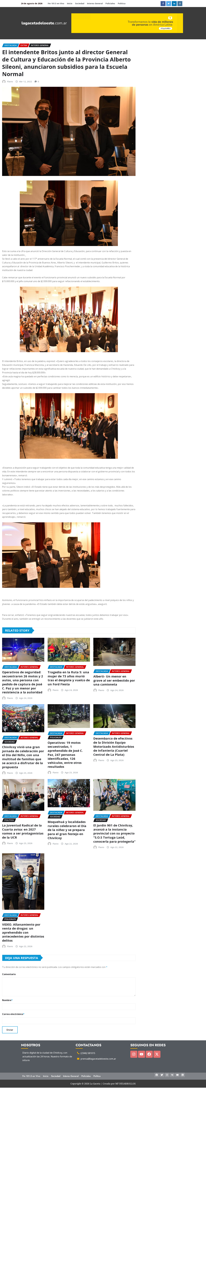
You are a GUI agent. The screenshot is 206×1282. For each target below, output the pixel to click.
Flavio (10, 81)
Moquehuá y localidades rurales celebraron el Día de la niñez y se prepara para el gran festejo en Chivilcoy (67, 830)
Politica (121, 3)
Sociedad (79, 3)
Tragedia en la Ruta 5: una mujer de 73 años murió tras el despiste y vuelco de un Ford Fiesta (69, 678)
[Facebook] (149, 1054)
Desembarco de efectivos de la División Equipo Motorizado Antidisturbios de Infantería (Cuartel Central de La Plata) (113, 746)
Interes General (95, 3)
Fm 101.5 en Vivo (56, 3)
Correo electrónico (13, 1014)
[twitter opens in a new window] (168, 3)
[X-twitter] (156, 1054)
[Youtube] (141, 1054)
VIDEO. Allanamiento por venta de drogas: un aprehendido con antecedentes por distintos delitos (23, 932)
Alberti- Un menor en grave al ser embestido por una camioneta (114, 680)
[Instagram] (133, 1054)
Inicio (69, 3)
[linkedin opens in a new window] (174, 3)
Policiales (110, 3)
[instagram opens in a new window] (179, 3)
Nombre (7, 1000)
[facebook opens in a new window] (163, 3)
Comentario (9, 974)
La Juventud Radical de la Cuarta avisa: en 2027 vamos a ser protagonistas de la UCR (22, 831)
